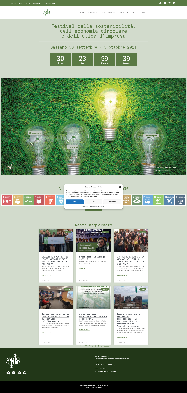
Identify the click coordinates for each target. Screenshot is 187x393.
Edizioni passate (107, 12)
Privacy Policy (89, 387)
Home (82, 12)
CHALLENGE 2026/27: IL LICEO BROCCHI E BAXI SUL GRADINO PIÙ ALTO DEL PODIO (55, 260)
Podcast (27, 3)
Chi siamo (91, 12)
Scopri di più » (47, 275)
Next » (106, 346)
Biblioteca (36, 3)
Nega (93, 201)
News (134, 12)
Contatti (144, 12)
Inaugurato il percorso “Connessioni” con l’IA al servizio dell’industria (55, 318)
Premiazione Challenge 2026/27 (92, 258)
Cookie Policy (85, 206)
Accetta (74, 201)
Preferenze (112, 201)
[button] (120, 187)
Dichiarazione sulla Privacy (97, 206)
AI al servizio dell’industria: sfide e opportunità (93, 316)
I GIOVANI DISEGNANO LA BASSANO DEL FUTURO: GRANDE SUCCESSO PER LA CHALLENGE (130, 260)
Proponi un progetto (49, 3)
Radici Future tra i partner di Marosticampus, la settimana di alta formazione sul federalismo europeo (128, 320)
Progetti (123, 12)
